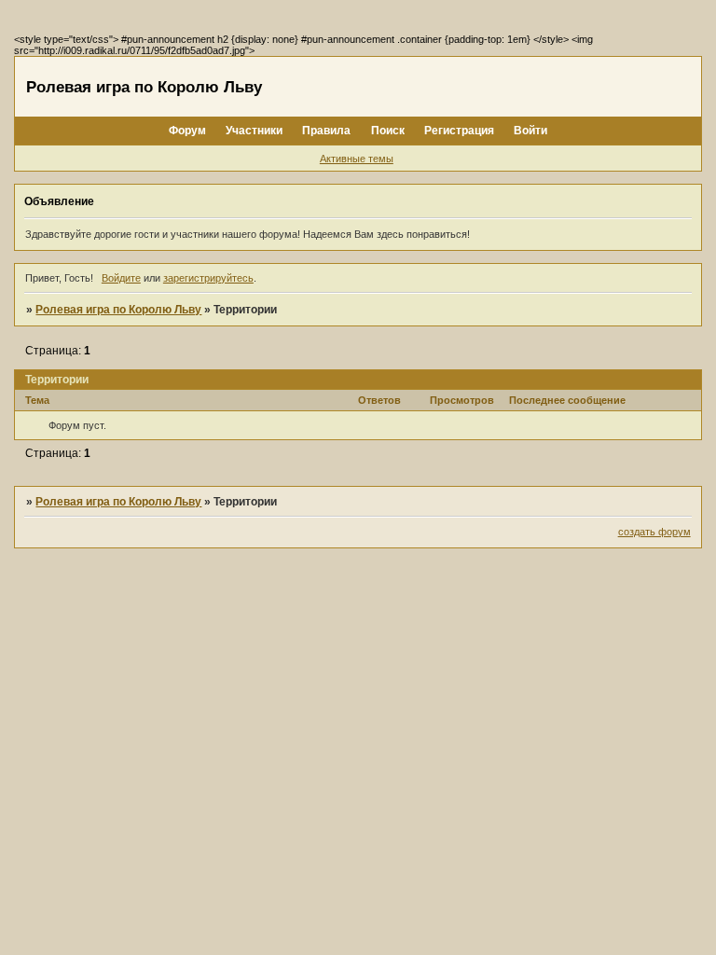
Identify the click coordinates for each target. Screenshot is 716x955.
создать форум (654, 531)
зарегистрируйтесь (208, 278)
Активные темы (356, 158)
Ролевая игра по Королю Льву (118, 309)
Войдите (121, 278)
